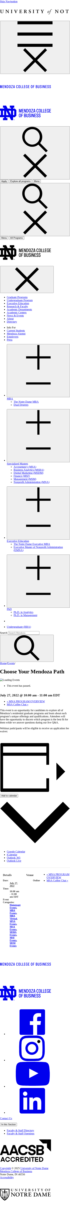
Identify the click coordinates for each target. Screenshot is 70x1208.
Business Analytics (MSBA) (29, 469)
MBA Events (13, 911)
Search (3, 632)
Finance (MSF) (22, 476)
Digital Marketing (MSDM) (28, 472)
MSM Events (13, 944)
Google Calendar (16, 851)
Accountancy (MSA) (25, 466)
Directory (12, 321)
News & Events (15, 315)
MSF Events (13, 939)
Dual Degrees (21, 404)
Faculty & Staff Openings (20, 1133)
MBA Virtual (13, 917)
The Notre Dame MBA (26, 401)
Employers (12, 336)
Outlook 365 (13, 857)
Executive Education (18, 303)
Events (11, 663)
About (10, 318)
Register (4, 737)
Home (3, 663)
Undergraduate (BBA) (19, 626)
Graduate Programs (17, 297)
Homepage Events (15, 906)
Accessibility (7, 1177)
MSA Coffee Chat (17, 704)
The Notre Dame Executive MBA (32, 544)
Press (9, 339)
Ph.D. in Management (25, 615)
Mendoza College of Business (16, 1171)
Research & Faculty (17, 306)
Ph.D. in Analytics (23, 612)
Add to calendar (9, 795)
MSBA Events (13, 933)
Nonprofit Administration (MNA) (31, 482)
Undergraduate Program (20, 300)
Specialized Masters (17, 463)
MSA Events (13, 928)
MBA (10, 398)
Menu (4, 238)
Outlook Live (14, 860)
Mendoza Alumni (16, 333)
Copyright (5, 1168)
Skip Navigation (9, 1)
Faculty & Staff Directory (20, 1130)
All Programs (16, 238)
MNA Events (13, 922)
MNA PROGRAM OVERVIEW (26, 701)
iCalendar (12, 854)
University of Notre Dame (34, 1168)
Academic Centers (17, 312)
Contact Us (6, 1118)
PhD (9, 609)
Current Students (16, 330)
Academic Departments (19, 309)
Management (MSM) (25, 479)
